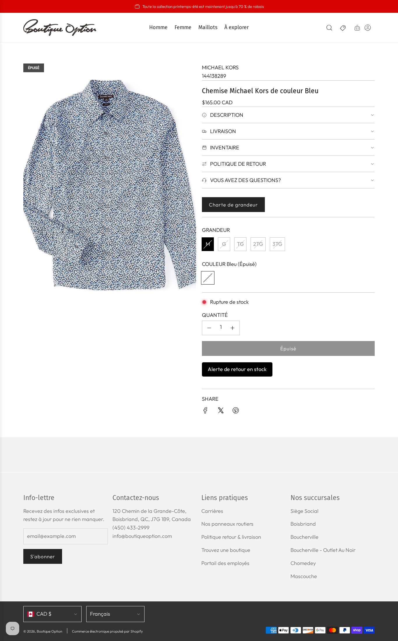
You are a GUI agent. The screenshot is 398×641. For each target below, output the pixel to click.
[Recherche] (329, 28)
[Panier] (357, 28)
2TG (258, 244)
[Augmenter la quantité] (232, 328)
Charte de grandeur (233, 205)
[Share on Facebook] (205, 411)
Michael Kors (220, 67)
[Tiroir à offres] (343, 28)
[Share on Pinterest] (236, 411)
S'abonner (42, 556)
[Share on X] (221, 411)
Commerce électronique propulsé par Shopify (107, 631)
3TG (277, 244)
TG (240, 244)
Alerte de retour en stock (237, 369)
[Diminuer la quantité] (209, 328)
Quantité (215, 315)
